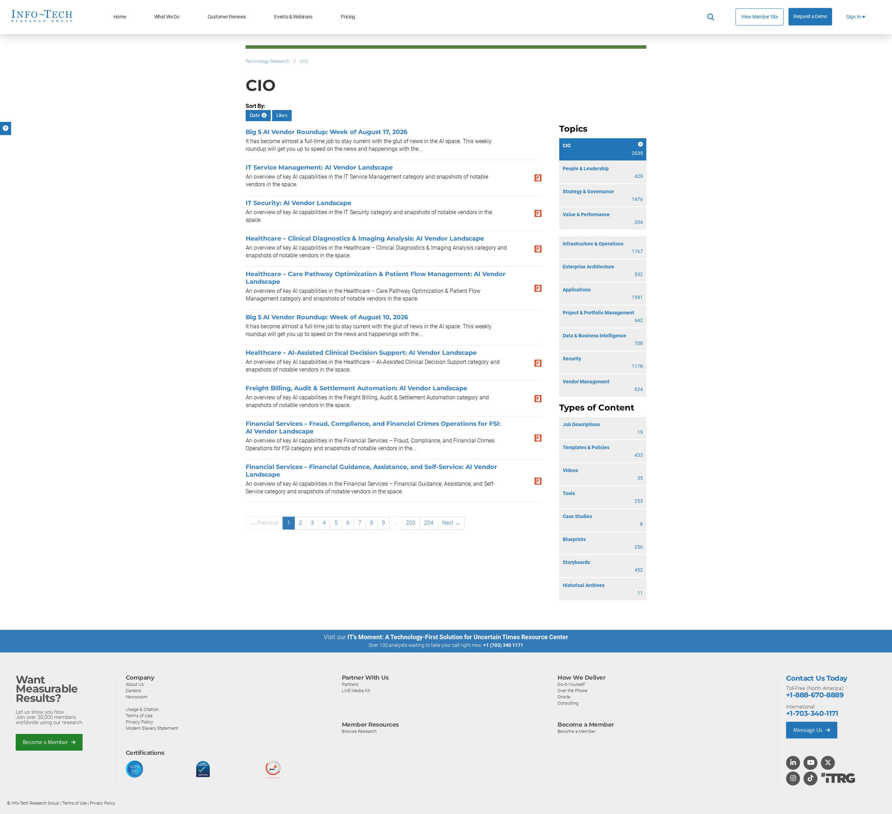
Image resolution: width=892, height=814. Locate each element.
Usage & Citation (142, 709)
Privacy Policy (139, 722)
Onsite (564, 696)
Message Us (808, 730)
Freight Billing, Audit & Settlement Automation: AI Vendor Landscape (356, 388)
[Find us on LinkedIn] (793, 763)
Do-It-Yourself (571, 684)
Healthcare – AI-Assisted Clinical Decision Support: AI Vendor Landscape (361, 352)
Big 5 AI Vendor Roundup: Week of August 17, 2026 (326, 131)
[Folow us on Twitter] (828, 763)
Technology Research (268, 61)
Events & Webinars (293, 17)
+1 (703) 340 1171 (503, 645)
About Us (135, 684)
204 (428, 522)
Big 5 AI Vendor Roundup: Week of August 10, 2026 (327, 317)
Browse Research (359, 731)
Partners (350, 684)
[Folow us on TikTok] (810, 779)
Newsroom (137, 696)
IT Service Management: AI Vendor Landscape (319, 167)
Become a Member (46, 742)
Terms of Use (139, 715)
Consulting (568, 703)
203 (410, 522)
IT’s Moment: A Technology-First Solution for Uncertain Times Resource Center (457, 637)
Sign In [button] (854, 17)
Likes (281, 115)
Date (256, 115)
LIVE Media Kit (356, 690)
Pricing (348, 17)
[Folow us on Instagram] (793, 779)
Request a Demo (810, 16)
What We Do (166, 17)
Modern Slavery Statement (152, 728)
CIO (304, 61)
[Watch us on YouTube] (810, 763)
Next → (451, 522)
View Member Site (759, 16)
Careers (133, 690)
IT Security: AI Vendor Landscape (298, 202)
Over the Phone (572, 690)
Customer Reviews (227, 17)
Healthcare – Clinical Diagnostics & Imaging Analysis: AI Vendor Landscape (365, 238)
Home (120, 17)
